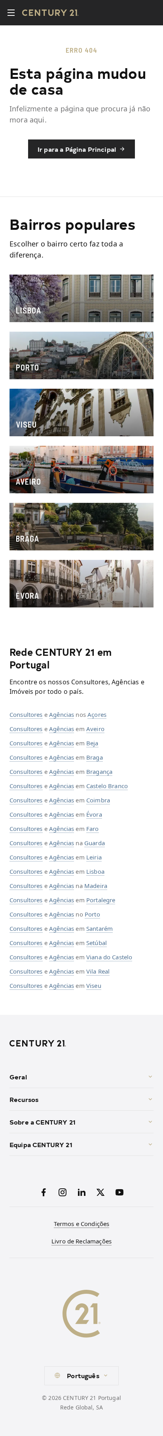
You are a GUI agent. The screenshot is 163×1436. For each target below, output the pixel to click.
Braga (94, 757)
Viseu (93, 985)
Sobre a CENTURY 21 (42, 1121)
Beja (92, 743)
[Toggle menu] (11, 12)
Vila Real (98, 971)
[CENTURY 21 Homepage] (81, 1043)
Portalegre (101, 900)
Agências (61, 714)
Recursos (23, 1099)
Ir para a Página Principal (77, 149)
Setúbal (96, 943)
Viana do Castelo (109, 957)
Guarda (94, 843)
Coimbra (98, 800)
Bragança (99, 771)
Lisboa (95, 871)
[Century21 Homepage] (50, 13)
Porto (92, 914)
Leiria (94, 857)
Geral (18, 1076)
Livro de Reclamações (81, 1241)
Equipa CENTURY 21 (40, 1144)
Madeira (95, 886)
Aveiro (95, 729)
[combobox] (81, 1375)
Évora (94, 814)
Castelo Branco (107, 786)
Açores (96, 714)
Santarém (99, 928)
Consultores (26, 714)
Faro (92, 829)
